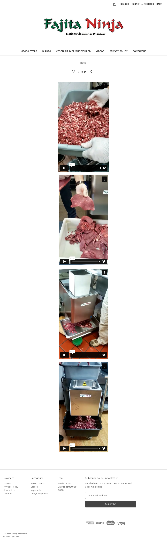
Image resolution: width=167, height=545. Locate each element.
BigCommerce (20, 534)
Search (125, 4)
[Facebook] (114, 4)
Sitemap (7, 493)
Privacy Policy (118, 51)
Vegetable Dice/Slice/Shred (73, 51)
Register (149, 4)
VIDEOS (100, 51)
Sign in (136, 4)
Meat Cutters (29, 51)
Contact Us (139, 51)
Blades (46, 51)
